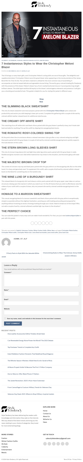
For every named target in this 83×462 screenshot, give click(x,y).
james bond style (63, 232)
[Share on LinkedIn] (50, 223)
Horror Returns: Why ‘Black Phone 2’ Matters (23, 374)
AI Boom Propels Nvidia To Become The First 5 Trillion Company (30, 367)
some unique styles (72, 215)
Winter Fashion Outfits (31, 60)
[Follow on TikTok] (54, 444)
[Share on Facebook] (36, 223)
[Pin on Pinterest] (47, 223)
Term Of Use (67, 459)
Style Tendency (11, 459)
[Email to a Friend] (43, 223)
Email (6, 299)
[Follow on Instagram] (49, 444)
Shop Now (41, 100)
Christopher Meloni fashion (69, 230)
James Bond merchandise (39, 232)
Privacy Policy (76, 459)
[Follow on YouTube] (67, 444)
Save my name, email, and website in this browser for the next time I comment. (34, 318)
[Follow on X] (58, 444)
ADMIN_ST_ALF (26, 71)
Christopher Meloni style (24, 232)
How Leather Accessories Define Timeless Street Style (26, 334)
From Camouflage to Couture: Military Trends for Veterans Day (30, 387)
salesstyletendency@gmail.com (58, 438)
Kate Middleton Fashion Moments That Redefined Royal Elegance (30, 354)
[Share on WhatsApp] (32, 223)
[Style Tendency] (42, 5)
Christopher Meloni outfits (9, 232)
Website (7, 309)
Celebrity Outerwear (9, 60)
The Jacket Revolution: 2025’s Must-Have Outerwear (26, 381)
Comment (8, 272)
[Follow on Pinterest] (62, 444)
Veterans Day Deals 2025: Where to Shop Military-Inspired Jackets (31, 394)
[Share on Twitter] (39, 223)
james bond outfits (52, 232)
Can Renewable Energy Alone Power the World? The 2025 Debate (30, 340)
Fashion (20, 60)
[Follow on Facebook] (45, 444)
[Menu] (3, 4)
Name (6, 290)
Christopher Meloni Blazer (55, 111)
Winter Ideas (44, 60)
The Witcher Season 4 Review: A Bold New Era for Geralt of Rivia (30, 361)
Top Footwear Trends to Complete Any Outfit (23, 347)
